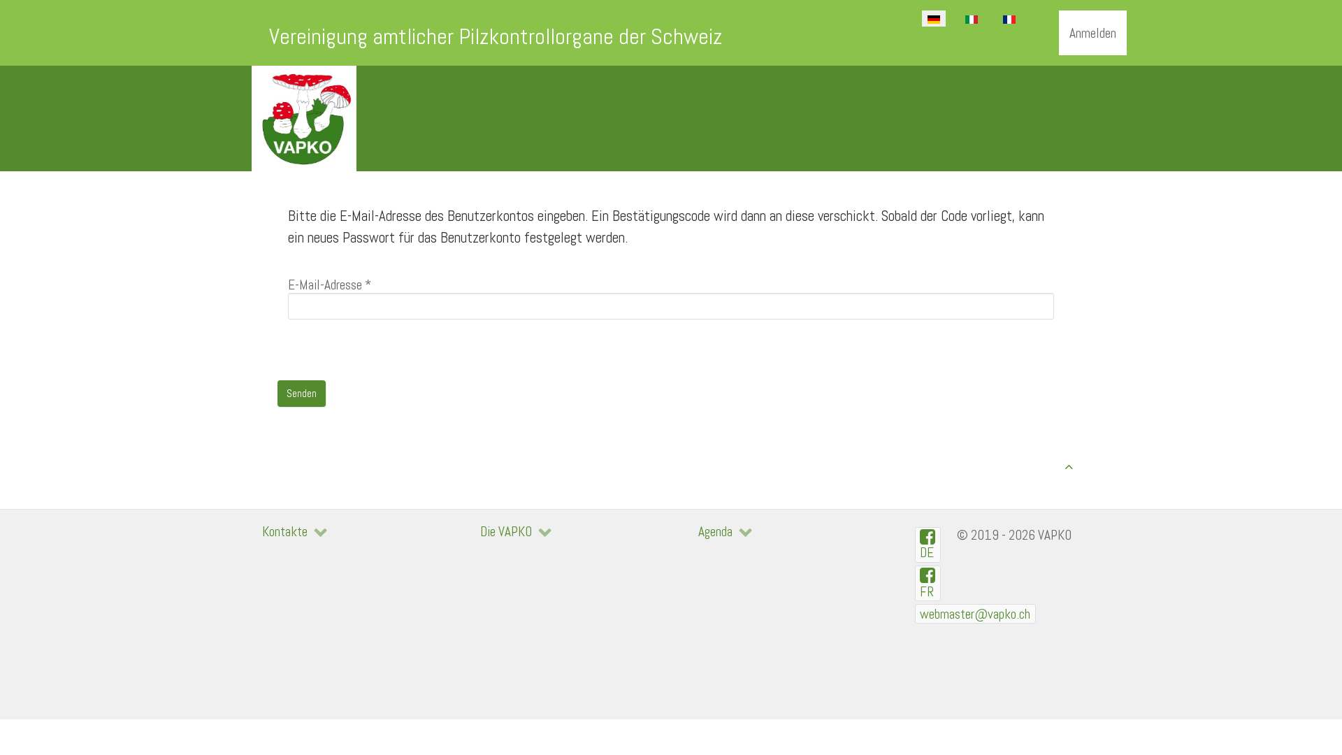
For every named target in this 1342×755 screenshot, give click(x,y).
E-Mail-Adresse (329, 285)
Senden (302, 393)
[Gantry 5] (304, 118)
